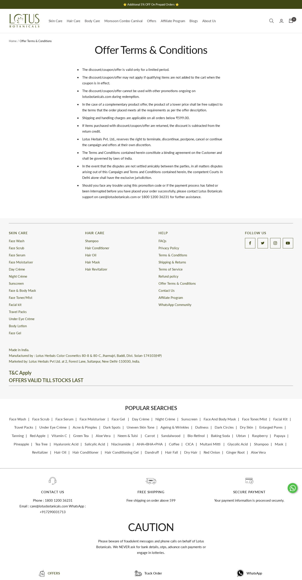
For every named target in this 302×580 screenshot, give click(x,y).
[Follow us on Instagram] (275, 243)
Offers (151, 21)
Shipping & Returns (172, 262)
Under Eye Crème (21, 319)
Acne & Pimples (85, 427)
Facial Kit (280, 419)
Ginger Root (235, 452)
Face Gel (15, 333)
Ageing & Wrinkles (175, 427)
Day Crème (17, 269)
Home (13, 41)
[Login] (281, 21)
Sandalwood (171, 435)
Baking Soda (220, 435)
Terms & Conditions (173, 255)
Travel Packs (18, 312)
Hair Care (73, 21)
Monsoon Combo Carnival (123, 21)
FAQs (162, 241)
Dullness (201, 427)
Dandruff (152, 452)
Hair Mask (92, 262)
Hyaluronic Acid (66, 444)
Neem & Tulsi (128, 435)
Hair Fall (171, 452)
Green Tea (81, 435)
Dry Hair (190, 452)
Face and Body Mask (220, 419)
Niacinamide (120, 444)
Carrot (150, 435)
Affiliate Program (173, 21)
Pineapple (21, 444)
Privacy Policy (169, 248)
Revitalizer (40, 452)
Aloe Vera (103, 435)
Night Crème (18, 276)
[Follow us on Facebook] (250, 243)
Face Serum (17, 255)
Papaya (279, 435)
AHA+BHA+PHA (150, 444)
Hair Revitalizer (96, 269)
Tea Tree (41, 444)
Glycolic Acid (237, 444)
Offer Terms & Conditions (177, 283)
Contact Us (167, 290)
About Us (209, 21)
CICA (189, 444)
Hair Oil (90, 255)
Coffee (174, 444)
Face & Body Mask (22, 290)
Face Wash (16, 241)
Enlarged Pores (271, 427)
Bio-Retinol (196, 435)
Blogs (193, 21)
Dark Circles (224, 427)
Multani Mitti (210, 444)
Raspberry (260, 435)
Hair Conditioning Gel (122, 452)
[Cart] (291, 21)
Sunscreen (16, 283)
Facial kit (15, 305)
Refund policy (168, 276)
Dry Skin (246, 427)
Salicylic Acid (95, 444)
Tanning (18, 435)
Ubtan (241, 435)
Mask (279, 444)
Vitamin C (59, 435)
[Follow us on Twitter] (263, 243)
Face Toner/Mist (20, 298)
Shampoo (92, 241)
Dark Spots (111, 427)
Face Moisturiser (21, 262)
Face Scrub (16, 248)
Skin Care (55, 21)
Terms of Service (171, 269)
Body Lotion (18, 326)
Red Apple (37, 435)
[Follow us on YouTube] (288, 243)
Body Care (92, 21)
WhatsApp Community (175, 305)
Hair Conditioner (97, 248)
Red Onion (212, 452)
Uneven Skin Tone (140, 427)
